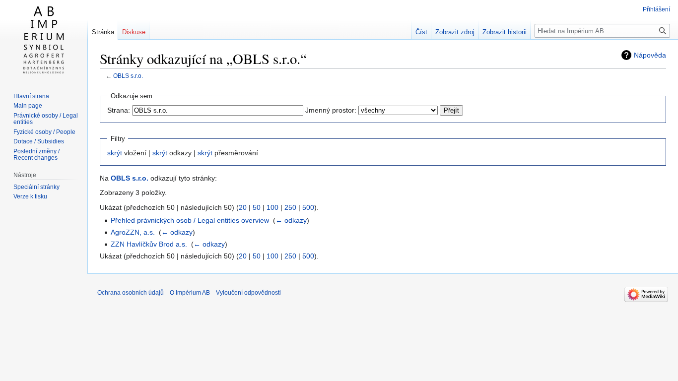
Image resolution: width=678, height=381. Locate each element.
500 (308, 207)
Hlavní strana (31, 96)
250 (290, 207)
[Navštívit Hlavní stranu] (43, 39)
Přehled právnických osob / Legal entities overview (190, 220)
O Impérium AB (190, 292)
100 (272, 207)
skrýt (114, 153)
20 (243, 207)
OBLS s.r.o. (128, 75)
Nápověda (650, 55)
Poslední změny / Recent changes (36, 155)
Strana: (118, 110)
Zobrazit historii (504, 32)
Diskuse (133, 32)
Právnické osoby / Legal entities (45, 119)
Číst (421, 32)
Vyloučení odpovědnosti (248, 292)
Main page (27, 105)
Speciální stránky (36, 187)
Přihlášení (656, 9)
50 (257, 207)
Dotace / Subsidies (38, 141)
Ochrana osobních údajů (130, 292)
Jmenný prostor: (330, 110)
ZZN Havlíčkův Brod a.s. (149, 244)
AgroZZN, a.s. (133, 232)
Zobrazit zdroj (455, 32)
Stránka (103, 32)
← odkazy (291, 220)
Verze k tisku (30, 196)
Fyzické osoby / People (44, 131)
